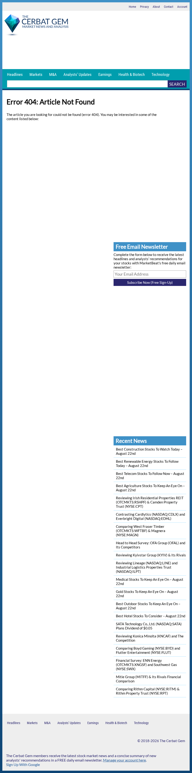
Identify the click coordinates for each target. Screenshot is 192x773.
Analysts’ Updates (77, 74)
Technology (160, 74)
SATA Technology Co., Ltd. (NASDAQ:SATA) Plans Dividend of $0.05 (149, 626)
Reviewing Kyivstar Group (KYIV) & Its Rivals (151, 555)
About (156, 6)
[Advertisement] (96, 53)
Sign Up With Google (23, 764)
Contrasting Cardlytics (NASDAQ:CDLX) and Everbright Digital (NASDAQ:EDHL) (150, 516)
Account (182, 6)
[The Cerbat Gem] (36, 26)
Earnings (105, 74)
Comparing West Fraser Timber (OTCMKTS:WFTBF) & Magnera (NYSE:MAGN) (140, 530)
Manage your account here (124, 760)
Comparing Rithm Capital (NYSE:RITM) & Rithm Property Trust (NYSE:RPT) (148, 691)
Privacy (144, 6)
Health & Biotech (131, 74)
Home (132, 6)
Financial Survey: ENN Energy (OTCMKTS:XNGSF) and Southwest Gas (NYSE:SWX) (146, 664)
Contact (168, 6)
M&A (53, 74)
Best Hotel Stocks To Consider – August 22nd (150, 616)
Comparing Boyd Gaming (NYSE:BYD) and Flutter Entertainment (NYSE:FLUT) (148, 650)
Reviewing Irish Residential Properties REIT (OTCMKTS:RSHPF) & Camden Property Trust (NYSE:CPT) (150, 502)
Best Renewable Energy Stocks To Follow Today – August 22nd (147, 463)
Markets (36, 74)
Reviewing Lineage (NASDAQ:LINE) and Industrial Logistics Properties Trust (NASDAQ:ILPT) (146, 567)
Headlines (15, 74)
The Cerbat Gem (172, 741)
